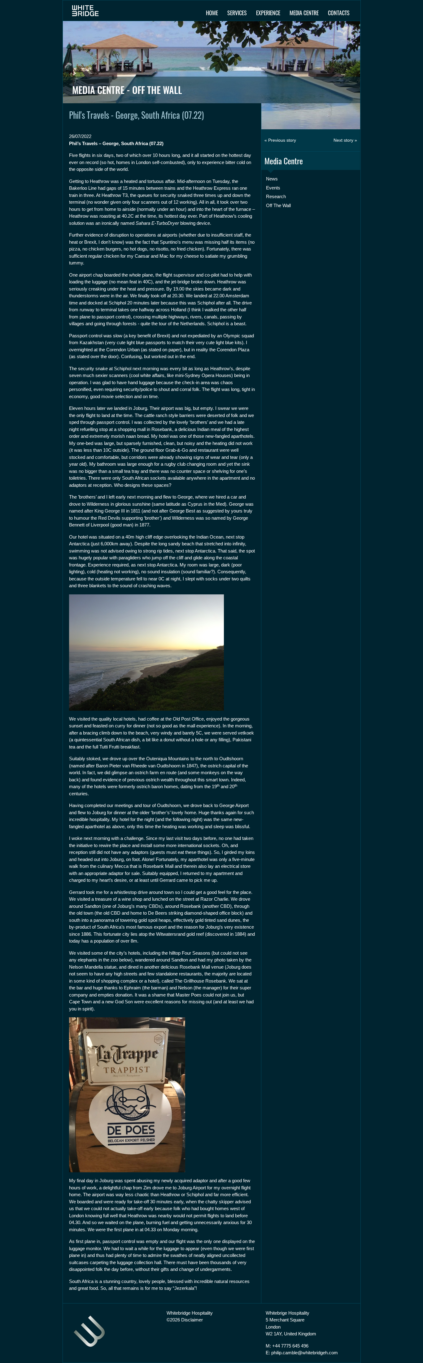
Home (212, 13)
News (272, 178)
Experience (268, 13)
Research (276, 196)
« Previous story (280, 140)
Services (237, 13)
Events (273, 187)
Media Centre (304, 13)
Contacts (339, 13)
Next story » (345, 140)
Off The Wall (278, 205)
